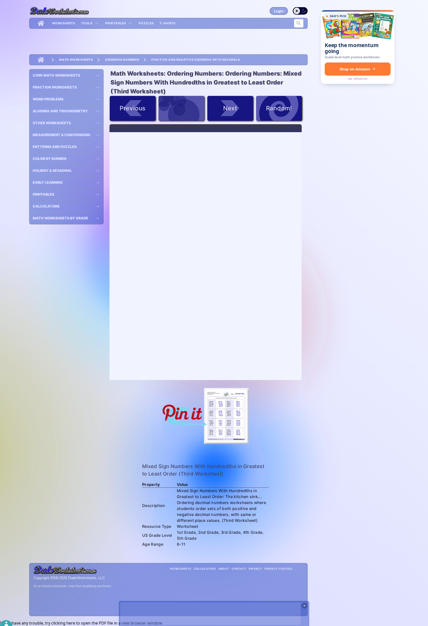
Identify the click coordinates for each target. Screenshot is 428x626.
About (223, 568)
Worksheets (63, 23)
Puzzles (146, 23)
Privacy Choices (279, 568)
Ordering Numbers (122, 59)
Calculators (205, 568)
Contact (239, 568)
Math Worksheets (76, 59)
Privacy (255, 568)
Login (279, 11)
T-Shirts (168, 23)
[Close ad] (305, 606)
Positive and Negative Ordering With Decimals (195, 59)
